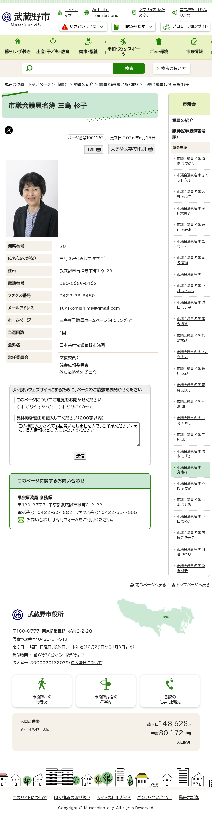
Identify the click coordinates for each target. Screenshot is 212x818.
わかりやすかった (37, 407)
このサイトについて (30, 797)
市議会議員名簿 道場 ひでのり (191, 161)
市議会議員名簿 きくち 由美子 (192, 177)
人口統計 (184, 742)
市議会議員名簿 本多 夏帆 (191, 260)
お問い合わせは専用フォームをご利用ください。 (70, 520)
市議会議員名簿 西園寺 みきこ (191, 535)
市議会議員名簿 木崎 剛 (191, 404)
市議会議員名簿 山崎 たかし (191, 420)
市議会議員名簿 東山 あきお (191, 227)
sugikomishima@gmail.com (89, 308)
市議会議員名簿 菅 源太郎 (191, 338)
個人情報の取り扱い (72, 797)
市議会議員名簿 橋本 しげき (191, 454)
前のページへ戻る (150, 585)
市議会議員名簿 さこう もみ (192, 354)
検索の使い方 (173, 68)
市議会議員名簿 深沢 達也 (191, 568)
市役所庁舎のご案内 (106, 699)
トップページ (39, 84)
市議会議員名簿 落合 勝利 (191, 321)
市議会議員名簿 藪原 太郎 (191, 371)
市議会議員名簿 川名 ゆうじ (191, 552)
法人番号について (86, 663)
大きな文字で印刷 (128, 149)
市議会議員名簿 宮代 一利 (191, 244)
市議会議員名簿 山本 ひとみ (191, 502)
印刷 (90, 149)
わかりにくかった (78, 407)
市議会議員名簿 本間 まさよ (191, 486)
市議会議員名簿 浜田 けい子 (191, 305)
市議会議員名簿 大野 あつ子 (191, 194)
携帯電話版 (189, 797)
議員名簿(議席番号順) (118, 84)
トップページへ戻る (193, 585)
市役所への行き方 (42, 699)
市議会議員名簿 (189, 274)
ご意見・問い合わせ (154, 797)
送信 (80, 456)
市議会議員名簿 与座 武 (191, 437)
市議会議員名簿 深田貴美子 (191, 211)
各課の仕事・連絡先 (170, 699)
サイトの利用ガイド (114, 797)
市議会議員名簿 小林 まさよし (191, 288)
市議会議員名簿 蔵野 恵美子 (191, 387)
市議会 (62, 84)
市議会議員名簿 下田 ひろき (191, 519)
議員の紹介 (83, 84)
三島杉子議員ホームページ (93, 320)
